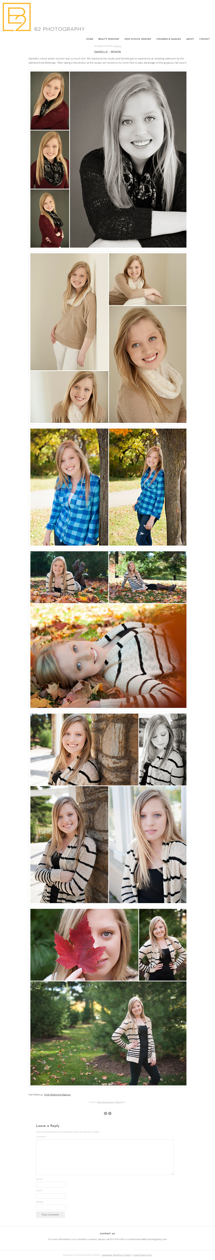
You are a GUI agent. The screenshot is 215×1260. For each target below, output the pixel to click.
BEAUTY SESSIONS (108, 39)
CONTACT (204, 39)
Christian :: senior (110, 1113)
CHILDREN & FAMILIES (168, 39)
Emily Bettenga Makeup (57, 1094)
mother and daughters (105, 1113)
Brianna (117, 46)
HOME (89, 39)
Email (39, 1190)
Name (39, 1179)
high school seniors (105, 1102)
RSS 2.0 (118, 1102)
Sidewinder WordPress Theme (116, 1255)
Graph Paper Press (143, 1255)
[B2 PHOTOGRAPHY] (45, 30)
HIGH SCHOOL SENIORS (137, 39)
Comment (41, 1136)
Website (40, 1201)
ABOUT (190, 39)
